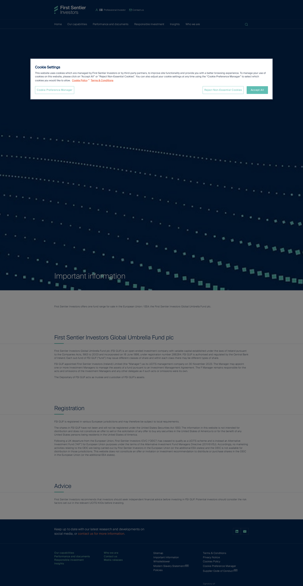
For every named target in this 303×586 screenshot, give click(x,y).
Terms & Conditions (102, 80)
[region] (151, 79)
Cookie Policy (79, 80)
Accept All (257, 90)
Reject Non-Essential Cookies (223, 90)
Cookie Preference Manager (54, 90)
